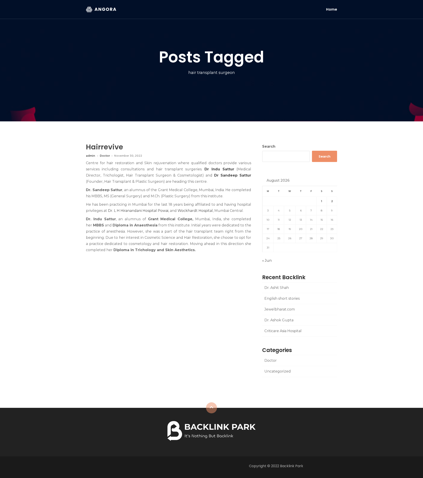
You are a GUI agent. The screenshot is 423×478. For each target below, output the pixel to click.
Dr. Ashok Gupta (278, 320)
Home (331, 9)
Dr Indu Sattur (219, 169)
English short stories (282, 298)
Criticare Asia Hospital (283, 331)
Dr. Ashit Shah (276, 288)
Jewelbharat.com (279, 309)
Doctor (105, 155)
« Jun (267, 260)
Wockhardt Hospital (195, 211)
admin (90, 155)
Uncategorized (277, 371)
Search (268, 146)
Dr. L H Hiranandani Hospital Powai (138, 211)
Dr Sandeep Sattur (232, 175)
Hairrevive (104, 147)
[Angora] (211, 430)
